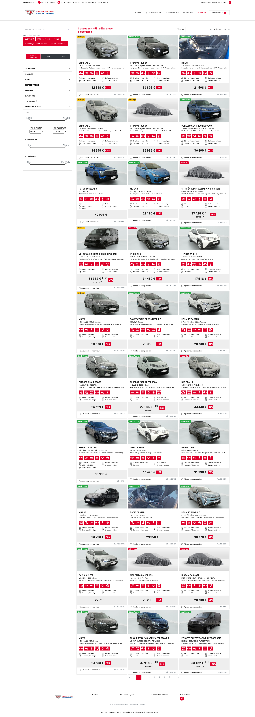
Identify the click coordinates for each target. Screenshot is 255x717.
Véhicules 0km (172, 13)
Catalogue (202, 13)
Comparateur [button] (218, 13)
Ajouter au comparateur (90, 94)
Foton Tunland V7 (59, 43)
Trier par (180, 29)
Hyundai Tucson (43, 39)
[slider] (29, 120)
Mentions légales (127, 695)
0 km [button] (48, 56)
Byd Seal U (29, 39)
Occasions (188, 13)
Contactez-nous (29, 2)
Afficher (217, 29)
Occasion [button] (62, 56)
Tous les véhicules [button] (33, 56)
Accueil (138, 13)
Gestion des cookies (160, 695)
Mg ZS (56, 39)
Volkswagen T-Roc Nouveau (36, 43)
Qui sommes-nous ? (154, 13)
